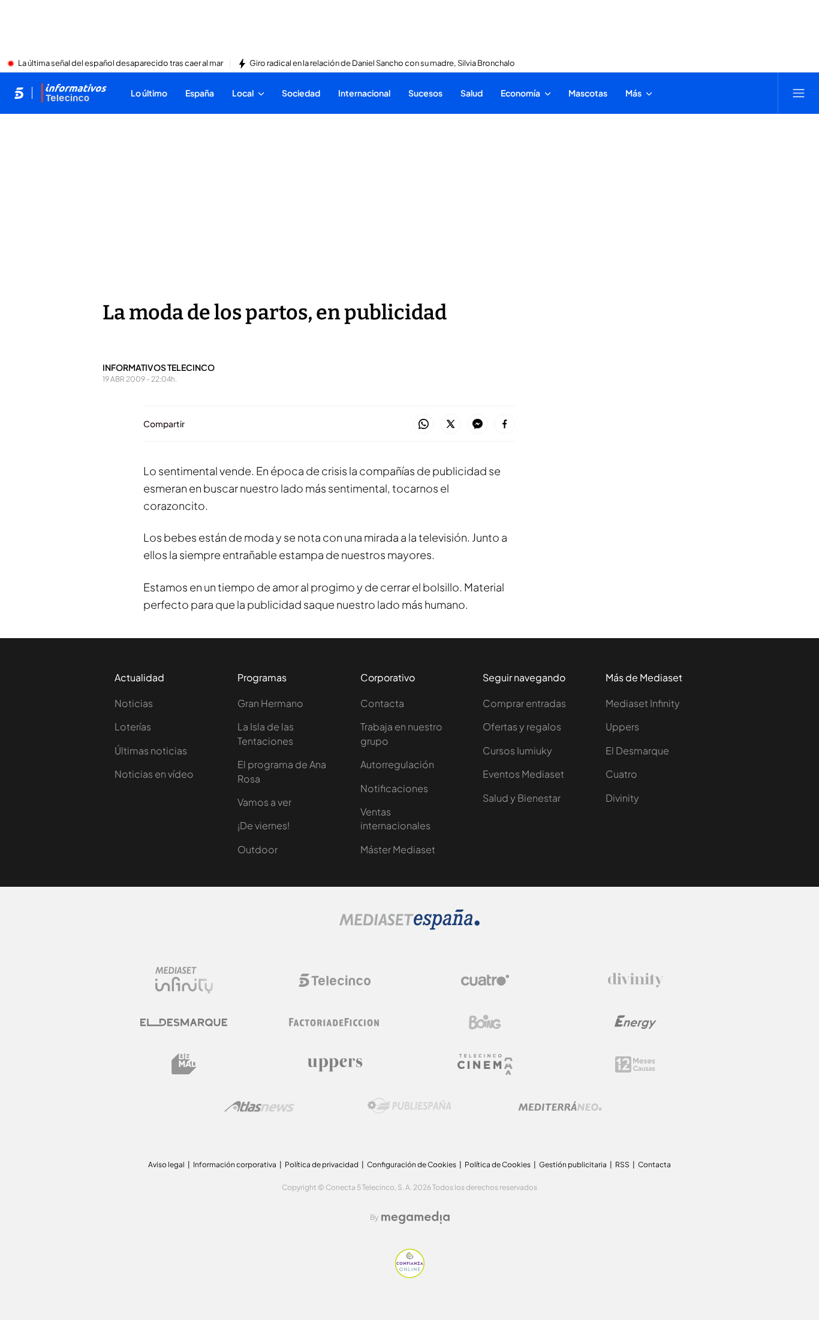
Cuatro (621, 774)
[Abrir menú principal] (799, 93)
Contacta (382, 703)
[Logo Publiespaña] (409, 1106)
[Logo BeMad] (184, 1064)
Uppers (622, 726)
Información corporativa (234, 1164)
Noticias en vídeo (154, 774)
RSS (622, 1164)
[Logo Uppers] (334, 1064)
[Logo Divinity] (635, 980)
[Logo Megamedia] (415, 1217)
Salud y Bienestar (522, 798)
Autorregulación (397, 764)
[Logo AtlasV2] (259, 1106)
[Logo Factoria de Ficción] (334, 1022)
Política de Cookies (498, 1164)
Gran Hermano (270, 703)
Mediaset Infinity (643, 703)
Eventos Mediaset (523, 774)
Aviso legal (166, 1164)
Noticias (134, 703)
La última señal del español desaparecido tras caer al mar (120, 63)
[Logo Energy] (636, 1022)
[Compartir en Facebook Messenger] (477, 424)
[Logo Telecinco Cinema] (485, 1064)
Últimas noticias (151, 750)
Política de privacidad (322, 1164)
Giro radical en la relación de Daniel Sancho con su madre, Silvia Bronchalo (382, 63)
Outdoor (257, 849)
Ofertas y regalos (522, 726)
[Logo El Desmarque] (183, 1022)
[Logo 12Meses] (635, 1064)
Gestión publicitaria (573, 1164)
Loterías (133, 726)
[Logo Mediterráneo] (560, 1106)
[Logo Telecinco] (335, 980)
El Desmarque (637, 750)
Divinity (622, 798)
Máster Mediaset (397, 849)
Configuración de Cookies (411, 1164)
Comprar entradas (524, 703)
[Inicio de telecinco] (18, 93)
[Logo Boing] (485, 1022)
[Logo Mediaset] (409, 926)
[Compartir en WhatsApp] (423, 424)
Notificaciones (394, 788)
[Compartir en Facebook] (504, 424)
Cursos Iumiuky (517, 750)
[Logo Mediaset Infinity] (184, 980)
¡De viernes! (263, 825)
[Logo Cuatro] (485, 980)
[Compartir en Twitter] (450, 424)
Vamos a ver (264, 802)
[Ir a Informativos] (74, 93)
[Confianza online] (409, 1274)
